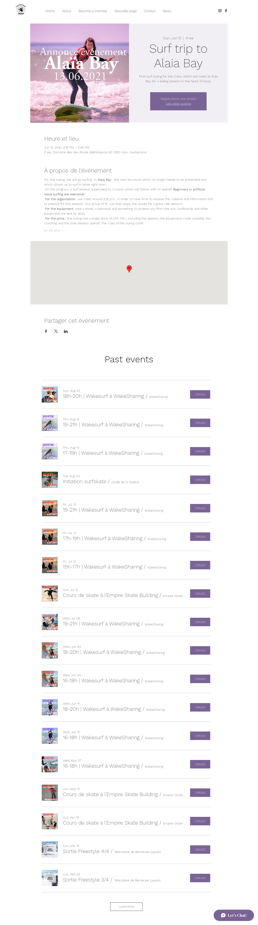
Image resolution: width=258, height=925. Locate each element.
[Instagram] (220, 11)
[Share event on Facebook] (46, 331)
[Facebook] (226, 11)
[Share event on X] (56, 331)
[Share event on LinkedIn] (66, 331)
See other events (178, 104)
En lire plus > (53, 230)
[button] (103, 396)
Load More (126, 906)
